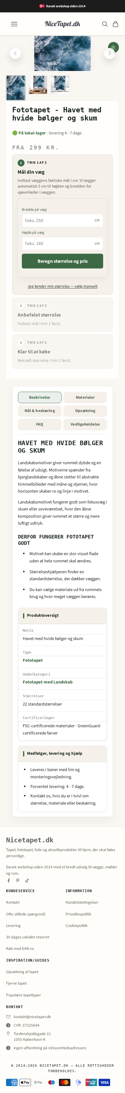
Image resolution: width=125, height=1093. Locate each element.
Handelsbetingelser (82, 902)
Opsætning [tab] (85, 410)
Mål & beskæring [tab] (40, 410)
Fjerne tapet (16, 983)
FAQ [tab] (39, 424)
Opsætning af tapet (22, 972)
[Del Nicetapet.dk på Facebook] (8, 880)
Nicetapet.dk (29, 840)
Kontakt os (40, 796)
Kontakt (12, 902)
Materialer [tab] (85, 397)
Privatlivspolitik (78, 914)
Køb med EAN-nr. (20, 948)
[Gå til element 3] (60, 85)
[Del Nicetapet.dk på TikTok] (27, 880)
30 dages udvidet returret (27, 937)
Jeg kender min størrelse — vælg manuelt (62, 286)
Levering (13, 925)
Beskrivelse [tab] (39, 397)
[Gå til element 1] (15, 88)
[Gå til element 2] (38, 85)
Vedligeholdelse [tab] (85, 424)
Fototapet (33, 660)
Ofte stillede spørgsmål (25, 914)
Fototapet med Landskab (48, 682)
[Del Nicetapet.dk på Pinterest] (17, 880)
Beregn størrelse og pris (63, 261)
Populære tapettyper (23, 995)
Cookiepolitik (77, 925)
